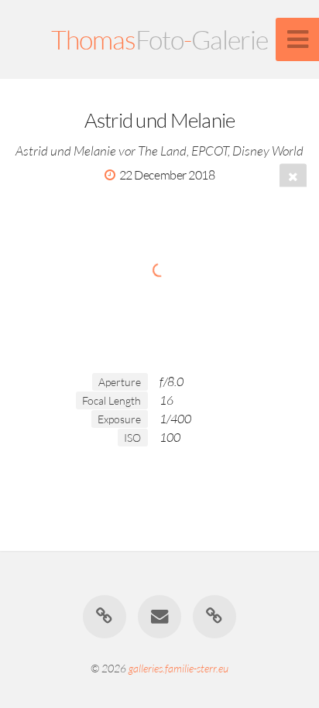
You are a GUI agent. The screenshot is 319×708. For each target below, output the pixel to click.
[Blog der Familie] (104, 616)
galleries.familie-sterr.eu (178, 668)
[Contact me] (159, 616)
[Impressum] (214, 616)
